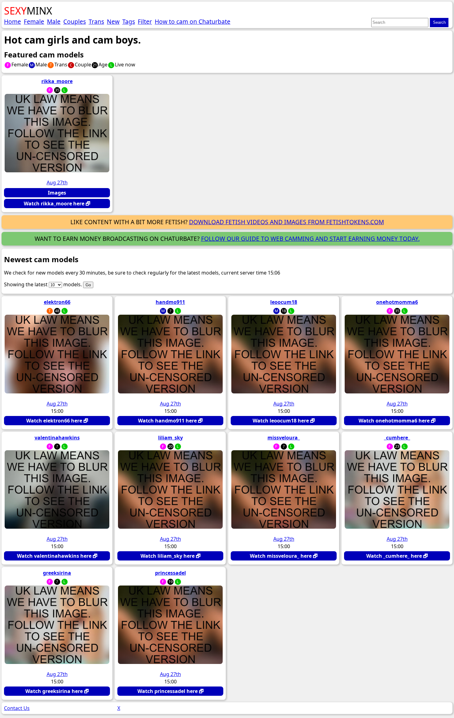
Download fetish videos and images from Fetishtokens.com (286, 222)
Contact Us (17, 708)
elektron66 (57, 302)
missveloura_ (283, 437)
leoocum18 (283, 302)
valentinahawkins (57, 437)
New (113, 21)
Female (34, 21)
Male (54, 21)
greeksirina (57, 572)
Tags (128, 21)
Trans (96, 21)
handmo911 (170, 302)
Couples (74, 21)
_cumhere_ (397, 437)
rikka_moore (57, 81)
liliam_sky (170, 437)
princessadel (170, 572)
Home (12, 21)
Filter (145, 21)
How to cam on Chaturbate (192, 21)
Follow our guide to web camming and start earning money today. (310, 238)
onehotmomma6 (397, 302)
